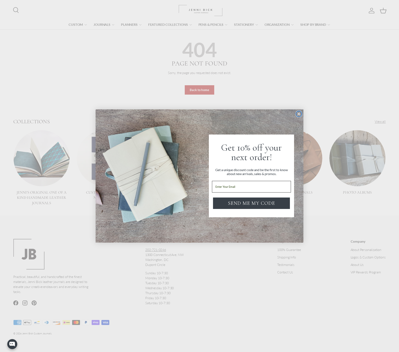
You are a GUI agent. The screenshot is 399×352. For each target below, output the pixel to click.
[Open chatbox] (12, 344)
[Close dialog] (299, 114)
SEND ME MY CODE (251, 203)
